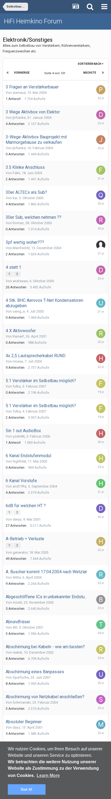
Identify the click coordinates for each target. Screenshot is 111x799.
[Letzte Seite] (103, 72)
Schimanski (22, 702)
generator (20, 552)
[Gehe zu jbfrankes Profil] (100, 139)
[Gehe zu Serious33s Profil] (100, 699)
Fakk (16, 173)
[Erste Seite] (8, 72)
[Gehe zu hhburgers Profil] (100, 483)
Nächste (89, 72)
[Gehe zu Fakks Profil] (100, 170)
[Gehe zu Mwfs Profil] (100, 724)
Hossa (18, 361)
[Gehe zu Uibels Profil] (100, 674)
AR (15, 627)
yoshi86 (19, 436)
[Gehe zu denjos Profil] (100, 508)
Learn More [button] (48, 775)
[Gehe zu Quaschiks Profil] (100, 195)
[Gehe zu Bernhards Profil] (100, 599)
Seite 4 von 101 (55, 73)
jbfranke (19, 118)
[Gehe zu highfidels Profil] (100, 458)
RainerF (18, 336)
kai (15, 198)
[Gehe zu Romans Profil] (100, 220)
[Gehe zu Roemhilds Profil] (100, 574)
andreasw (20, 281)
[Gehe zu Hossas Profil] (100, 358)
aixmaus (19, 93)
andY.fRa (19, 486)
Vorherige (22, 72)
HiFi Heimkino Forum (33, 21)
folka (17, 386)
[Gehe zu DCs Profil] (100, 114)
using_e (19, 311)
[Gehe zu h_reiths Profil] (100, 433)
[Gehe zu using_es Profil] (100, 303)
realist (17, 652)
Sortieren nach (90, 63)
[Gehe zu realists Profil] (100, 649)
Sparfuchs (21, 677)
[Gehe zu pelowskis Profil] (100, 89)
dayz (16, 727)
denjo (17, 519)
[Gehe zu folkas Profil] (100, 383)
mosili (17, 602)
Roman (18, 223)
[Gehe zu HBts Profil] (100, 541)
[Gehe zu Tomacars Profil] (100, 624)
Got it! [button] (26, 789)
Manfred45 (21, 248)
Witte (17, 577)
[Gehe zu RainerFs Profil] (100, 333)
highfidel (19, 461)
